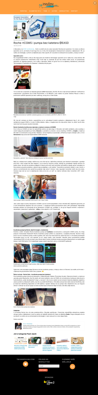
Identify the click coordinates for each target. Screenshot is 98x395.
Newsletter (64, 11)
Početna (23, 11)
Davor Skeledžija (19, 40)
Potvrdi (43, 370)
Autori (54, 11)
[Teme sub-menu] (49, 11)
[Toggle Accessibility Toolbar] (95, 3)
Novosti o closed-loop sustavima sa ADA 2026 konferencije (20, 347)
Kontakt (74, 11)
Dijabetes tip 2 (35, 11)
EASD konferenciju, (29, 49)
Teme (45, 11)
